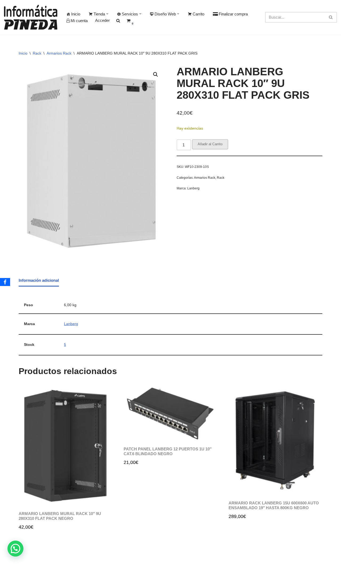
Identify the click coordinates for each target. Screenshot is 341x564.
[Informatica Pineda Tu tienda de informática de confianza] (30, 17)
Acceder (102, 20)
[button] (107, 14)
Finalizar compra (233, 14)
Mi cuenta (79, 20)
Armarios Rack (59, 53)
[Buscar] (331, 17)
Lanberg (193, 188)
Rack (37, 53)
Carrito (198, 14)
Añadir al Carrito (210, 144)
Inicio (75, 14)
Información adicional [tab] (39, 280)
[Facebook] (5, 282)
